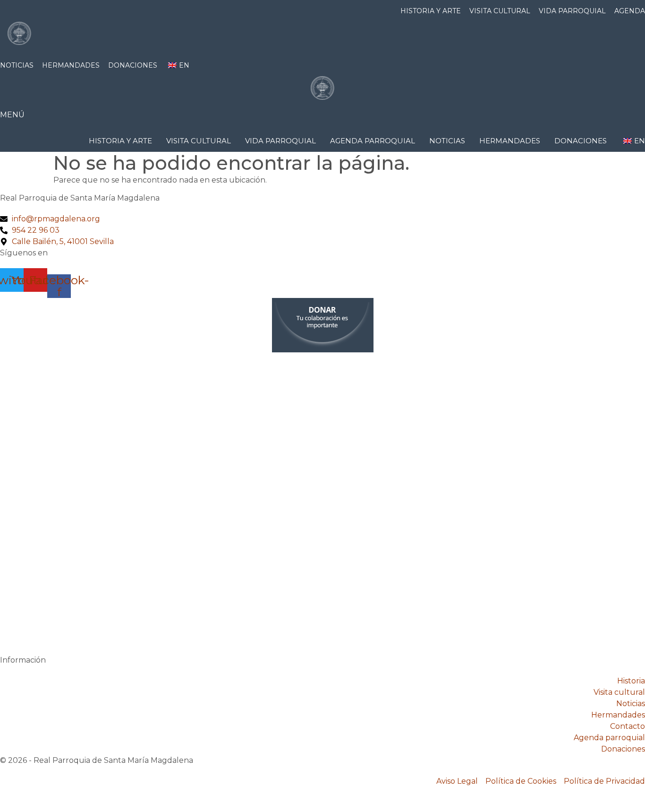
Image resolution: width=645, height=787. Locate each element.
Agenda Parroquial (372, 140)
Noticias (17, 65)
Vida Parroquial (572, 11)
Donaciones (132, 65)
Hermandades (71, 65)
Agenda (629, 11)
